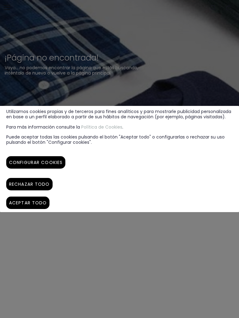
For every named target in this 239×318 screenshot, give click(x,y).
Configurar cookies (36, 162)
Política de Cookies (101, 127)
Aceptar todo (28, 203)
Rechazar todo (29, 184)
